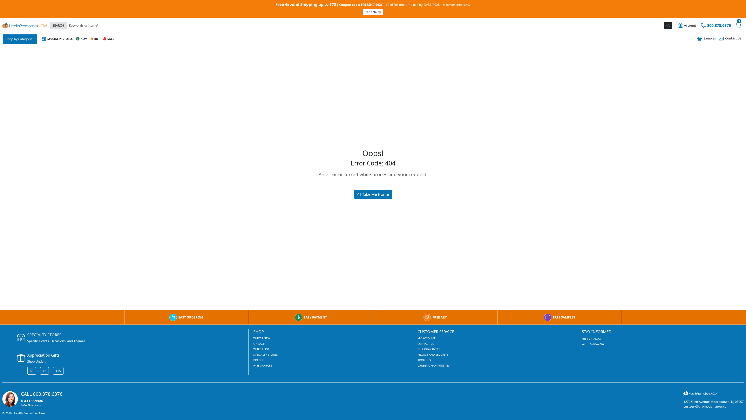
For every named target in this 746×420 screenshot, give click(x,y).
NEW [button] (83, 39)
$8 (44, 371)
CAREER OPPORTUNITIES (433, 365)
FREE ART (439, 317)
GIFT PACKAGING (593, 344)
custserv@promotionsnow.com (706, 406)
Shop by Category (19, 39)
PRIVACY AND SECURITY (432, 354)
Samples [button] (709, 38)
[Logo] (24, 25)
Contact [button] (733, 38)
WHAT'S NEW (261, 338)
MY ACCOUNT (426, 338)
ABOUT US (424, 360)
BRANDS (258, 360)
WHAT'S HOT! (261, 349)
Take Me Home (375, 194)
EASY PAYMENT (315, 317)
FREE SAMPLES (564, 317)
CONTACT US (425, 344)
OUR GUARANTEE (428, 349)
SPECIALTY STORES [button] (60, 39)
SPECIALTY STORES (265, 354)
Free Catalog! (373, 12)
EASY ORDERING (191, 317)
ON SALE (259, 344)
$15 (58, 371)
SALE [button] (110, 39)
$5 (31, 371)
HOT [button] (97, 39)
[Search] (668, 25)
